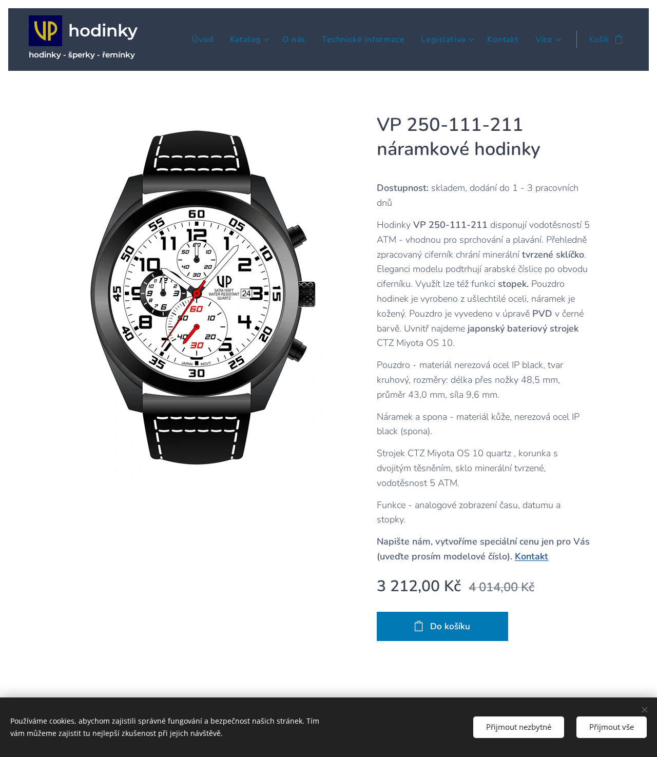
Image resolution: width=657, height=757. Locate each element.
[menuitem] (205, 39)
